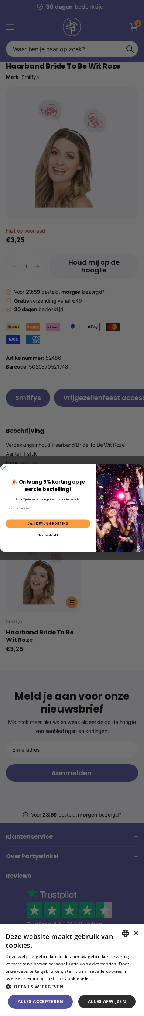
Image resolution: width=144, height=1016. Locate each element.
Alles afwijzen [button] (107, 1001)
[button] (72, 986)
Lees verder (107, 978)
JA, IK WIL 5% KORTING (48, 523)
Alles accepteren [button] (40, 1001)
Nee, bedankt (48, 534)
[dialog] (72, 970)
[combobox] (125, 933)
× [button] (135, 933)
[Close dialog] (4, 468)
